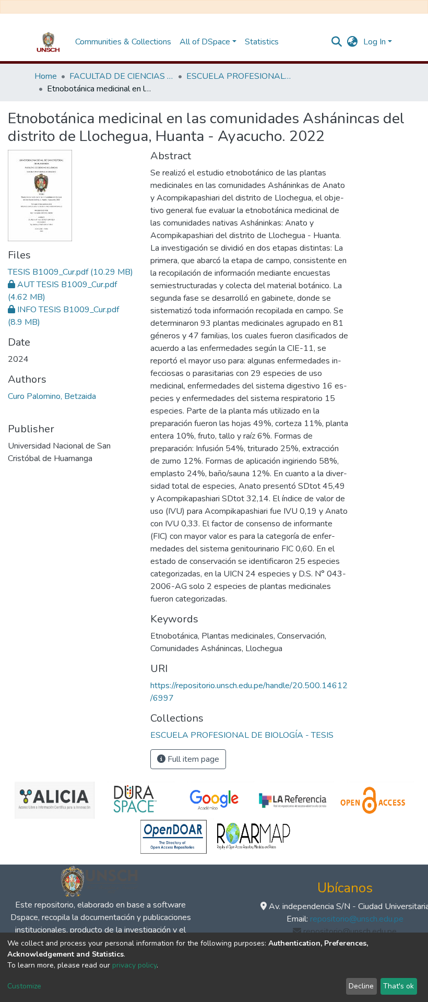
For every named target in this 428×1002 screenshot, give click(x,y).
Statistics (262, 42)
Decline (361, 986)
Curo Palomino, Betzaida (52, 396)
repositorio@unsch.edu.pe (356, 919)
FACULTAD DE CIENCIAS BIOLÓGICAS (121, 76)
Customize (24, 986)
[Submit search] (337, 42)
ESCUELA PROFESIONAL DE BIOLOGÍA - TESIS (238, 76)
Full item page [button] (192, 759)
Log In (374, 42)
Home (45, 76)
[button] (352, 42)
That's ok (398, 986)
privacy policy (134, 965)
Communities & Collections (123, 42)
